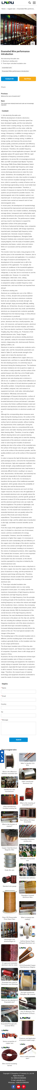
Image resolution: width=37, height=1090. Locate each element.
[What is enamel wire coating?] (27, 908)
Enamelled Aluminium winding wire (28, 840)
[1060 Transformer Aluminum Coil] (27, 774)
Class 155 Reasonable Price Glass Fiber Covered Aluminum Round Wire (9, 918)
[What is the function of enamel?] (9, 817)
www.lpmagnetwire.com (14, 44)
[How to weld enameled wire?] (27, 1049)
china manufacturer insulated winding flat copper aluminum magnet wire (9, 807)
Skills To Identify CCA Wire (27, 764)
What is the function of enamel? (9, 825)
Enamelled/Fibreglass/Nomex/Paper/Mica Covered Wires (9, 1024)
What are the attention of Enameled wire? (9, 1001)
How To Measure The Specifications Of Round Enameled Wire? (27, 1012)
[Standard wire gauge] (9, 878)
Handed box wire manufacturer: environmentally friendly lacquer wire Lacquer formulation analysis (9, 790)
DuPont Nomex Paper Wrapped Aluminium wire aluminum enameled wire (27, 942)
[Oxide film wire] (9, 860)
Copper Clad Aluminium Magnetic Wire (9, 849)
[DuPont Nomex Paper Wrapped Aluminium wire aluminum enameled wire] (27, 930)
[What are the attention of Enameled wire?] (9, 992)
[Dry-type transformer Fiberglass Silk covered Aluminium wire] (27, 980)
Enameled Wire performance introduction (15, 71)
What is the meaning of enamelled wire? (27, 804)
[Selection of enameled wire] (27, 850)
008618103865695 (20, 1078)
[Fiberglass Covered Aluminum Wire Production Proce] (27, 887)
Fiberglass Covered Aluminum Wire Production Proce (27, 896)
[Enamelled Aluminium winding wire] (27, 831)
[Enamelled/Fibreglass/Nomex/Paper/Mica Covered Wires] (9, 1013)
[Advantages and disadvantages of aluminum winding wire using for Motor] (9, 930)
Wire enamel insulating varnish (9, 1064)
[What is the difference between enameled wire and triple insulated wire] (9, 761)
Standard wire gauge (9, 886)
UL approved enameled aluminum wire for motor (9, 964)
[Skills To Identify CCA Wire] (27, 757)
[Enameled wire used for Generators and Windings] (9, 974)
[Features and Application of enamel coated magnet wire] (27, 1026)
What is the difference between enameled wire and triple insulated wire (9, 772)
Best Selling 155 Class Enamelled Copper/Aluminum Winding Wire (27, 821)
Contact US (9, 79)
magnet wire (11, 9)
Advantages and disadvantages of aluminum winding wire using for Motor (9, 940)
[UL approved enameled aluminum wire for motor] (9, 952)
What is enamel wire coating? (27, 918)
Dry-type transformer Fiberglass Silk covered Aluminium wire (27, 993)
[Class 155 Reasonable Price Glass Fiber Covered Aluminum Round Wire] (9, 902)
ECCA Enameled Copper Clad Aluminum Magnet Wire (28, 966)
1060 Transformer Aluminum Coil (27, 782)
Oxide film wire (9, 870)
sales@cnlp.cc (21, 1080)
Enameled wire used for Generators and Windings (9, 983)
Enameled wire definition (27, 878)
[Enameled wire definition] (27, 869)
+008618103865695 (22, 1082)
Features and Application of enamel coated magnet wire (27, 1039)
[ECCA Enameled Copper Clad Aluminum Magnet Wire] (27, 954)
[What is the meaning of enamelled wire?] (27, 793)
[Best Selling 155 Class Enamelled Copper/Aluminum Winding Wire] (27, 813)
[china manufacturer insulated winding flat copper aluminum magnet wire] (9, 799)
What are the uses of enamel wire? (10, 96)
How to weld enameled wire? (27, 1057)
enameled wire (7, 67)
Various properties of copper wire (9, 1042)
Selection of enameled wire (27, 859)
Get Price (27, 79)
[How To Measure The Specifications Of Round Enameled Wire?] (27, 1003)
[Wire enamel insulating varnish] (9, 1054)
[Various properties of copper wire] (9, 1034)
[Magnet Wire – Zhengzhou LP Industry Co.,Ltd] (11, 2)
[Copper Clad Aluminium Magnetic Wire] (9, 837)
